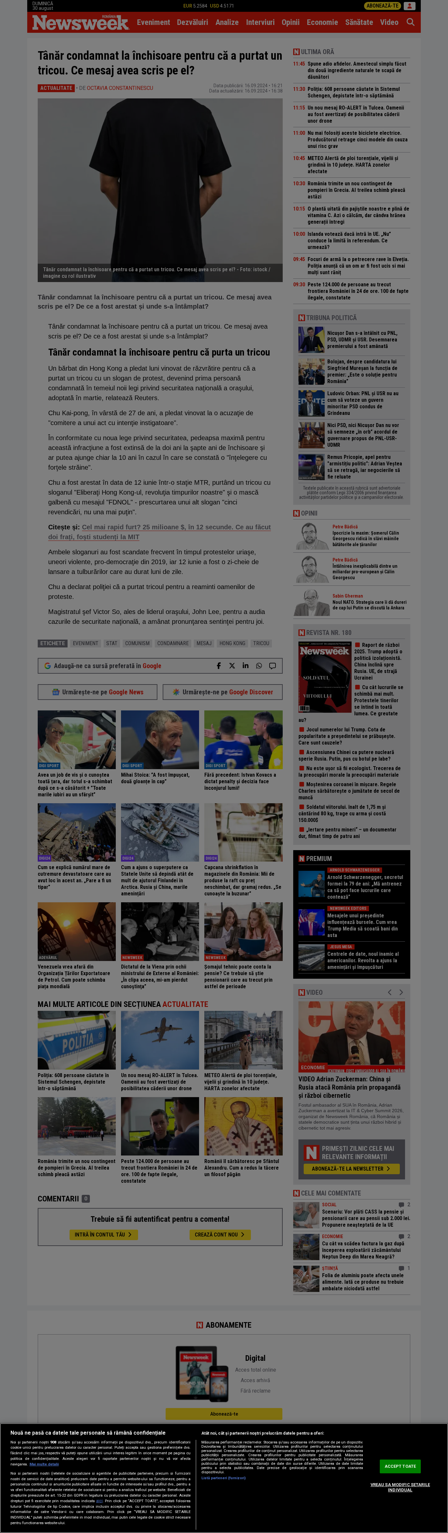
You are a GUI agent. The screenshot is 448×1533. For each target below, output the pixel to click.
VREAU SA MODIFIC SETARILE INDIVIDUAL (400, 1487)
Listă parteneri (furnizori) (223, 1478)
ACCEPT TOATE (400, 1466)
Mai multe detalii (44, 1464)
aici (99, 1501)
